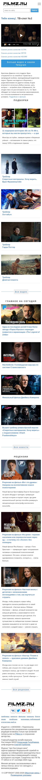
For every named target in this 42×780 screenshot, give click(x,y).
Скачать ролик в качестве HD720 (13, 53)
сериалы (30, 716)
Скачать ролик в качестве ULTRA (13, 49)
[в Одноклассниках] (29, 710)
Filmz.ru (18, 734)
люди (3, 719)
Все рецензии (21, 689)
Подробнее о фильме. (17, 97)
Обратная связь (32, 773)
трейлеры (5, 716)
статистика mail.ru (8, 722)
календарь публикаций (30, 719)
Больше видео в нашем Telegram (21, 63)
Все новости (21, 447)
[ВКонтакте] (13, 710)
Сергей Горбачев (22, 745)
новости (13, 716)
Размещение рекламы (21, 775)
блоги (37, 716)
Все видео (21, 292)
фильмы (22, 716)
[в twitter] (18, 710)
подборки (13, 719)
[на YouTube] (24, 710)
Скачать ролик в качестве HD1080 (14, 57)
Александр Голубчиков (28, 742)
